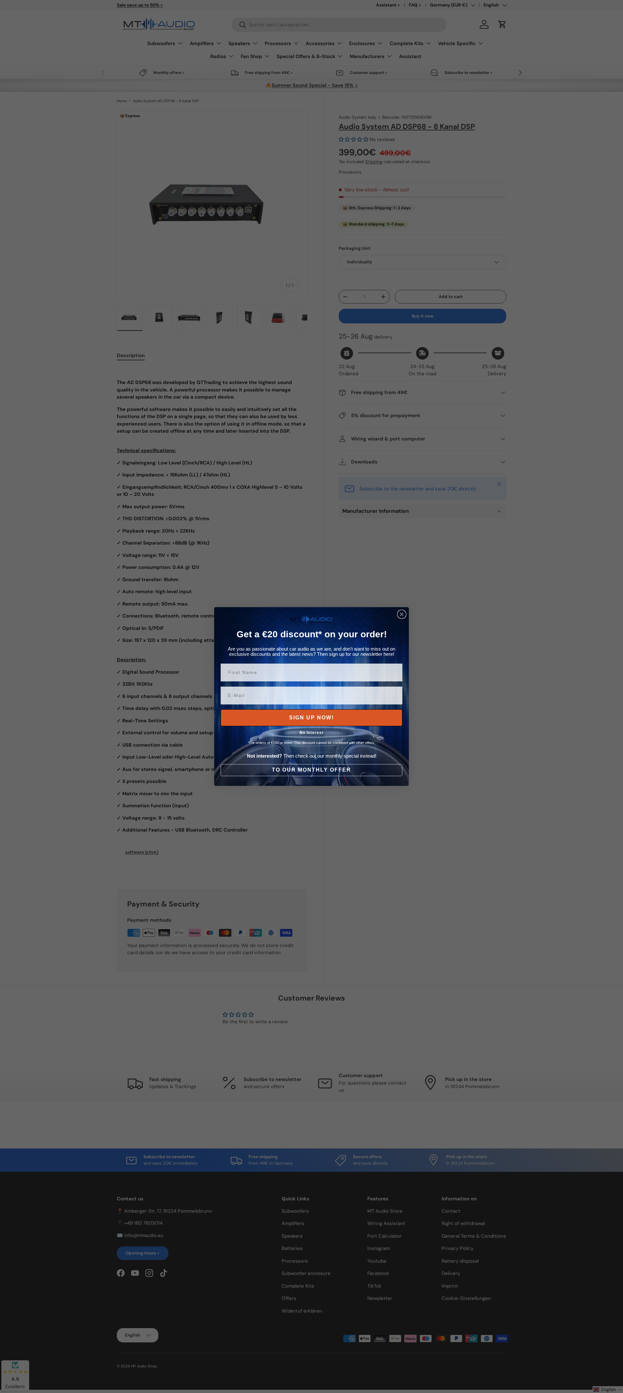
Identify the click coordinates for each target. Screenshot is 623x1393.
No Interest (311, 732)
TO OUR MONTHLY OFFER (311, 770)
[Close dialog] (402, 614)
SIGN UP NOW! (311, 717)
